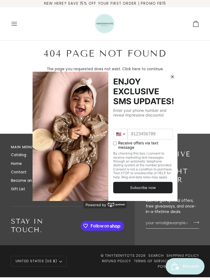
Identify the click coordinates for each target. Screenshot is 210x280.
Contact (19, 172)
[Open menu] (19, 23)
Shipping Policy (183, 255)
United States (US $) (36, 261)
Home (16, 163)
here (136, 69)
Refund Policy (116, 261)
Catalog (18, 155)
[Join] (194, 222)
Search (156, 255)
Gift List (18, 189)
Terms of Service (152, 261)
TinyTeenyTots (120, 255)
